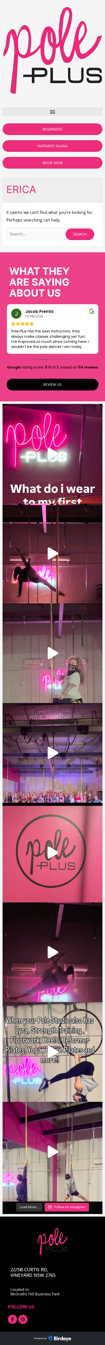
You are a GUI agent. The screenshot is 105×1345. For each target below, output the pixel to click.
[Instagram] (23, 1319)
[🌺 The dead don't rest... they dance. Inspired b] (52, 952)
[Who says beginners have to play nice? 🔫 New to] (52, 1152)
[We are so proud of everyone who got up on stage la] (52, 753)
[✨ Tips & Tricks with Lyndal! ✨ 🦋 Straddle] (52, 852)
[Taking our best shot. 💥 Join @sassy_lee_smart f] (52, 653)
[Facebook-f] (12, 1319)
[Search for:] (35, 234)
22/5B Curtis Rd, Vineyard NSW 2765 (33, 1272)
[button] (52, 111)
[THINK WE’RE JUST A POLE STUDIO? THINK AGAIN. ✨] (52, 1052)
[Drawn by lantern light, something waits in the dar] (52, 553)
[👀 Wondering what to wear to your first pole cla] (52, 454)
